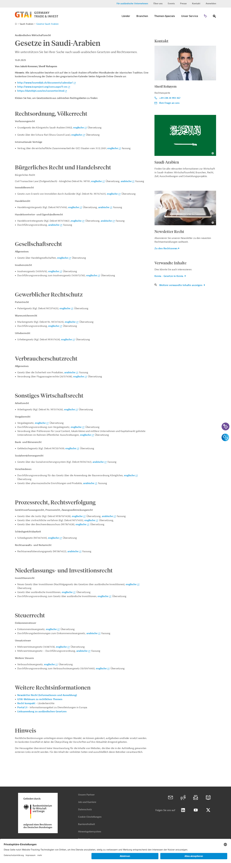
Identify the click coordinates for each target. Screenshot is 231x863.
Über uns (157, 3)
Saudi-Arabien (166, 162)
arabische (126, 181)
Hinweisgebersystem (89, 831)
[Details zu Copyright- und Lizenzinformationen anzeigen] (213, 77)
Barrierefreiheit (86, 824)
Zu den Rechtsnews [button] (165, 248)
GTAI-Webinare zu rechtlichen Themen (39, 699)
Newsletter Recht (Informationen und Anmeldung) (47, 695)
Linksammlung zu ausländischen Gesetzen (42, 711)
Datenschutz (85, 809)
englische (78, 127)
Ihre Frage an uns (169, 103)
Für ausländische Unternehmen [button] (132, 3)
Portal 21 (22, 707)
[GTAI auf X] (208, 810)
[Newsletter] (195, 797)
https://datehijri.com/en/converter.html (40, 90)
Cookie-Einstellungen (90, 816)
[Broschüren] (208, 797)
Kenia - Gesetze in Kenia (169, 276)
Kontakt (196, 3)
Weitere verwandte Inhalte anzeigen (181, 285)
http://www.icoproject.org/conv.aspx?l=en (42, 86)
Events (171, 3)
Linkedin (183, 810)
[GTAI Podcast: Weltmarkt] (183, 797)
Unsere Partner (86, 794)
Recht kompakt (26, 703)
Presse (183, 3)
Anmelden (211, 3)
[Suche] (214, 17)
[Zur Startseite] (36, 16)
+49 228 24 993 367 (169, 98)
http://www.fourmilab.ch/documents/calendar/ (45, 82)
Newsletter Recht (169, 231)
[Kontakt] (170, 797)
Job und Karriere (87, 802)
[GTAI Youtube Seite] (195, 810)
